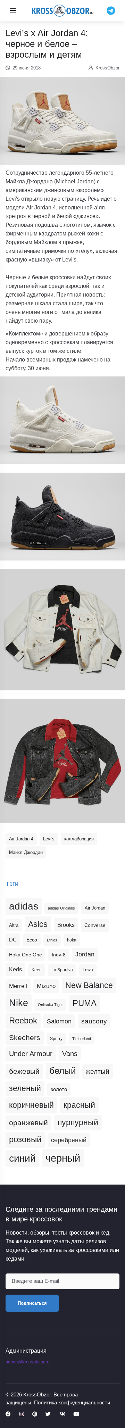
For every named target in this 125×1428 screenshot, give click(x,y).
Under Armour (30, 1053)
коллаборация (79, 838)
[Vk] (62, 1414)
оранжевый (28, 1123)
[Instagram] (21, 1414)
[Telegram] (111, 10)
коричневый (31, 1105)
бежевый (24, 1071)
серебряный (68, 1140)
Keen (37, 970)
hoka (71, 940)
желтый (97, 1071)
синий (22, 1158)
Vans (69, 1053)
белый (62, 1071)
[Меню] (12, 10)
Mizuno (46, 985)
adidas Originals (61, 908)
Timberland (81, 1039)
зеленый (25, 1088)
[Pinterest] (34, 1414)
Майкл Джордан (26, 852)
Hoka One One (25, 954)
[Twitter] (48, 1414)
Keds (15, 969)
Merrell (18, 985)
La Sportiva (62, 970)
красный (79, 1105)
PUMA (85, 1003)
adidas (23, 906)
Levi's (49, 838)
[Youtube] (76, 1414)
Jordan (84, 954)
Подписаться (32, 1303)
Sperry (56, 1038)
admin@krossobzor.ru (27, 1361)
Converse (95, 925)
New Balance (89, 985)
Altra (13, 925)
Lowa (88, 970)
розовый (25, 1139)
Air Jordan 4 (21, 838)
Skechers (24, 1037)
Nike (18, 1002)
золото (59, 1089)
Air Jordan (95, 908)
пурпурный (78, 1122)
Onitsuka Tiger (50, 1005)
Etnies (52, 940)
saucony (94, 1021)
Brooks (66, 925)
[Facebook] (8, 1414)
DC (13, 940)
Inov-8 (59, 954)
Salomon (59, 1021)
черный (62, 1158)
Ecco (31, 940)
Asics (38, 924)
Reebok (23, 1020)
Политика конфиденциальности (72, 1402)
